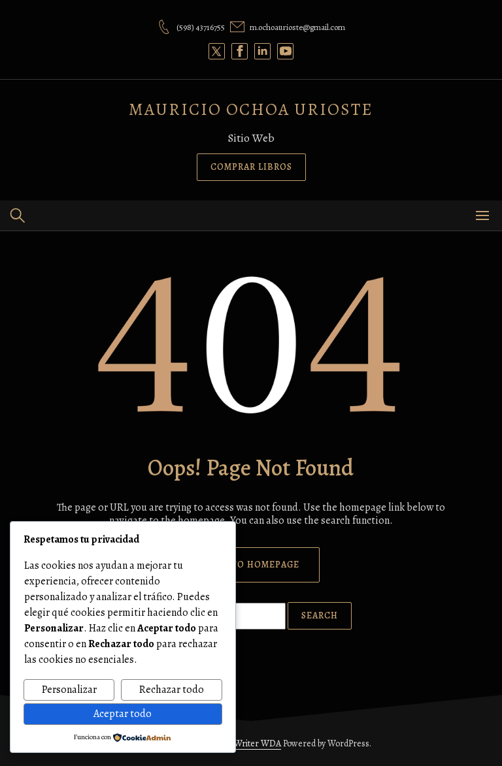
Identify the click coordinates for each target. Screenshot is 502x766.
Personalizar (69, 689)
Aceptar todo (122, 714)
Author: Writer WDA (243, 743)
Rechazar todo (171, 689)
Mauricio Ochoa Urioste (251, 109)
